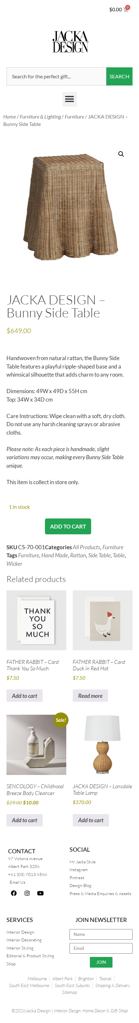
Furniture (74, 116)
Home (9, 116)
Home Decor (93, 1010)
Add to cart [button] (24, 695)
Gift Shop (119, 1010)
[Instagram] (27, 893)
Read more (90, 695)
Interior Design (67, 1010)
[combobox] (56, 76)
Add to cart (68, 526)
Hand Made (54, 555)
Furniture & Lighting (40, 116)
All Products (86, 547)
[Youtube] (40, 893)
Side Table (99, 555)
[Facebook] (14, 893)
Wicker (14, 563)
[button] (69, 99)
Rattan (78, 555)
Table (119, 555)
